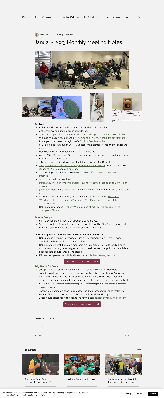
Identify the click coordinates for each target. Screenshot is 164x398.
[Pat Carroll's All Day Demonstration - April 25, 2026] (40, 364)
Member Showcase (112, 17)
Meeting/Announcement (45, 17)
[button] (139, 17)
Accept (153, 393)
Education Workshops (70, 17)
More (127, 17)
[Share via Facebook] (36, 327)
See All (139, 349)
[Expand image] (37, 107)
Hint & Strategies (91, 17)
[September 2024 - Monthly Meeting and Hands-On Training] (123, 364)
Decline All (140, 393)
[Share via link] (42, 327)
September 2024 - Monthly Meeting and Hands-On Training (122, 380)
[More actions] (127, 34)
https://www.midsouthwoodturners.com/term (27, 395)
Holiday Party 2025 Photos (81, 379)
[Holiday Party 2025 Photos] (82, 364)
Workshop (26, 17)
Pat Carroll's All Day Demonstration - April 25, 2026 (38, 380)
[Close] (160, 393)
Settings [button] (128, 393)
